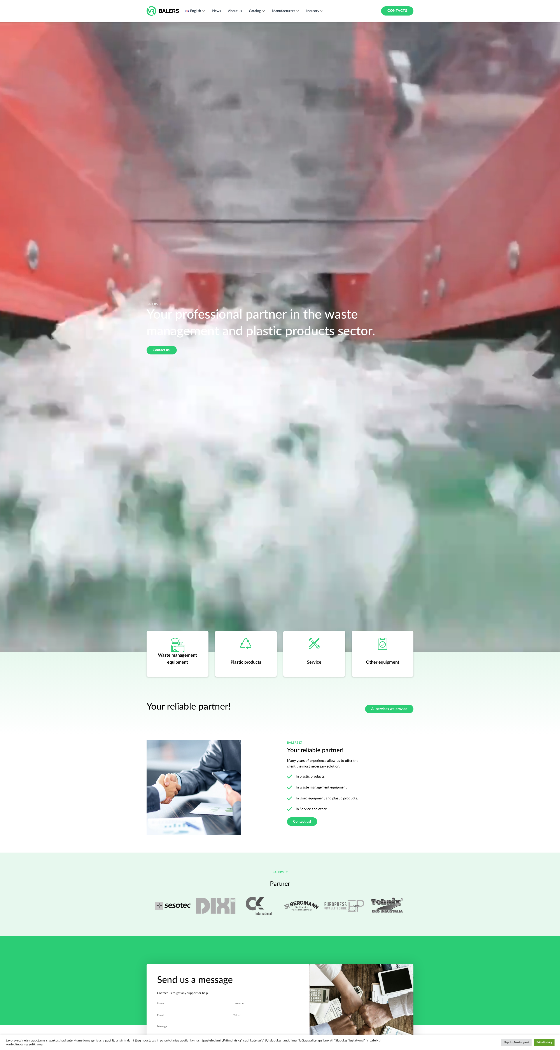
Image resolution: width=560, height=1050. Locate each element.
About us (235, 11)
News (216, 11)
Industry (312, 11)
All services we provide (389, 709)
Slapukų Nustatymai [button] (516, 1042)
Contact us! (162, 350)
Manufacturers (283, 11)
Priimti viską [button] (544, 1042)
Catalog (255, 11)
